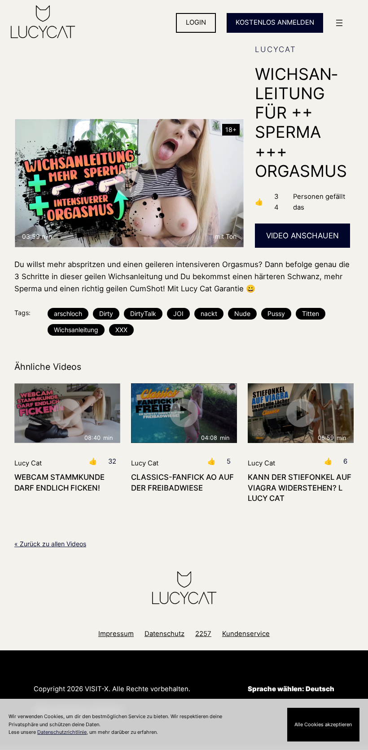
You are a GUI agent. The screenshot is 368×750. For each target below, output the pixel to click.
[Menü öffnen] (339, 23)
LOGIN (196, 22)
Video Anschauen (302, 235)
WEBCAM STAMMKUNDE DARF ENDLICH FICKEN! (59, 482)
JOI (178, 313)
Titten (310, 313)
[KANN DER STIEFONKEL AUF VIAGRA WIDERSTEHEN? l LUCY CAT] (301, 413)
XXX (121, 329)
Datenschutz (164, 634)
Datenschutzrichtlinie (62, 732)
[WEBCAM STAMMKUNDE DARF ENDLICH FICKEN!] (67, 413)
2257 (203, 634)
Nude (242, 313)
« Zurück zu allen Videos (50, 544)
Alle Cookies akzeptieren (323, 724)
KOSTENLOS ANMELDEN (275, 22)
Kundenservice (246, 634)
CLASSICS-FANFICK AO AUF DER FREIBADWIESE (182, 482)
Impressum (116, 634)
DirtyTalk (143, 313)
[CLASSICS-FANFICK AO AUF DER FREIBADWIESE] (184, 413)
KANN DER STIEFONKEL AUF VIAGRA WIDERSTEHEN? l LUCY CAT (299, 488)
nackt (209, 313)
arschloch (68, 313)
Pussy (276, 313)
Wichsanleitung (76, 329)
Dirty (106, 313)
